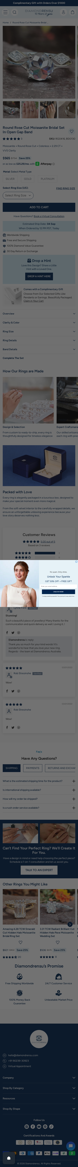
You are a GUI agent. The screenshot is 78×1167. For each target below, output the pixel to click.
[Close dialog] (76, 562)
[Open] (9, 1158)
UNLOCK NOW (58, 592)
